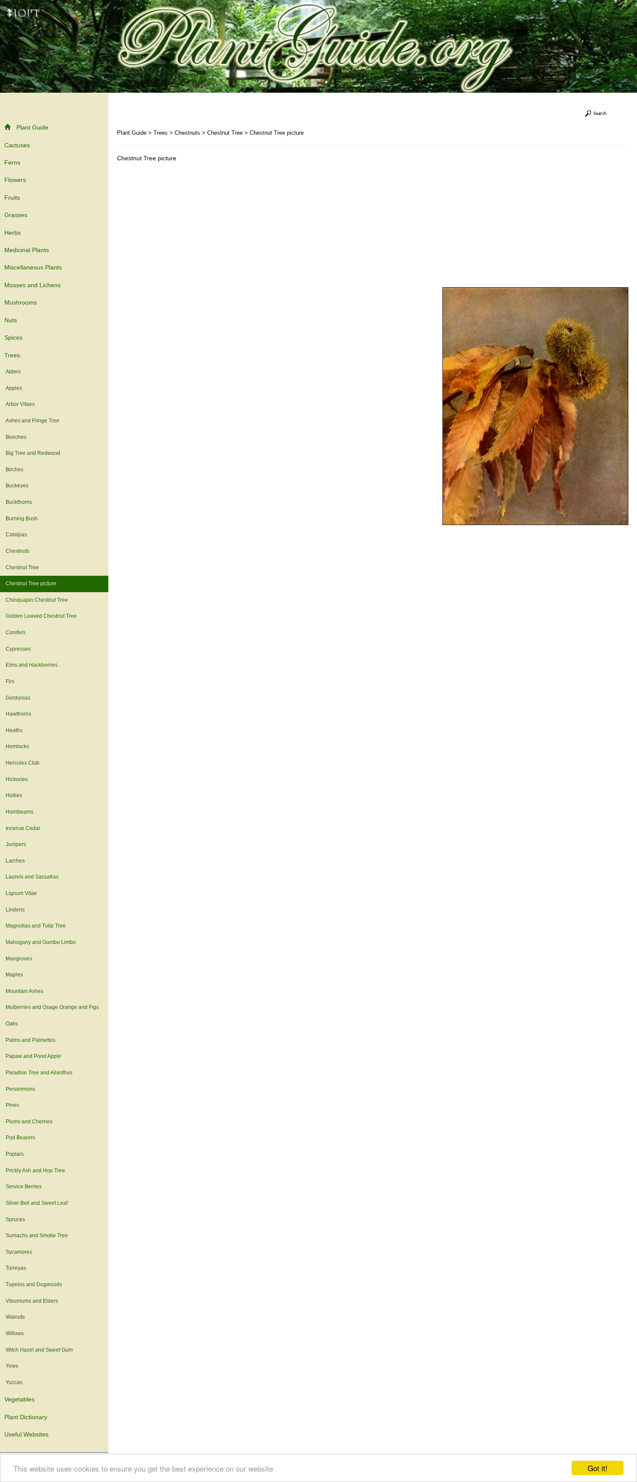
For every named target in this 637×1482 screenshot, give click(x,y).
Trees (12, 355)
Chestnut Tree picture (31, 583)
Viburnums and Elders (32, 1301)
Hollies (14, 795)
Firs (10, 681)
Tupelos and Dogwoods (34, 1284)
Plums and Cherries (29, 1122)
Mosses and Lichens (32, 285)
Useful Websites (26, 1434)
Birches (14, 470)
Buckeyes (17, 486)
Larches (15, 861)
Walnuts (15, 1317)
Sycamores (19, 1252)
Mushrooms (20, 302)
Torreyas (16, 1268)
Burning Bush (22, 519)
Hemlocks (17, 746)
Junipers (16, 844)
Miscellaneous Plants (33, 267)
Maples (14, 975)
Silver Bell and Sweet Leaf (37, 1203)
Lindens (15, 910)
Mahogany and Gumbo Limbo (41, 942)
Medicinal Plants (26, 249)
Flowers (15, 179)
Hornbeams (19, 812)
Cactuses (17, 145)
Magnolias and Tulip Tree (36, 926)
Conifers (16, 632)
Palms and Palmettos (30, 1040)
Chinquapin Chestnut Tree (37, 600)
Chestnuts (17, 551)
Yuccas (14, 1382)
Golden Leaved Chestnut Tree (41, 616)
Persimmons (20, 1089)
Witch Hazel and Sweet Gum (39, 1350)
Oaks (12, 1024)
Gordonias (18, 698)
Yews (12, 1366)
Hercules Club (22, 763)
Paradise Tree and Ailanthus (39, 1073)
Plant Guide (32, 127)
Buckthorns (19, 502)
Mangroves (19, 959)
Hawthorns (18, 714)
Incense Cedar (23, 828)
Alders (13, 372)
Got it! (598, 1468)
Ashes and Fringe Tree (32, 421)
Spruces (15, 1219)
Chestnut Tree (22, 567)
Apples (14, 388)
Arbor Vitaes (20, 404)
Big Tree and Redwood (33, 453)
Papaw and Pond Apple (33, 1056)
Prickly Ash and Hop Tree (35, 1170)
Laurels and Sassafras (32, 877)
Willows (15, 1333)
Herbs (12, 232)
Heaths (14, 730)
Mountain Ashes (24, 991)
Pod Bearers (20, 1138)
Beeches (16, 437)
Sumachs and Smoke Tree (37, 1235)
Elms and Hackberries (32, 665)
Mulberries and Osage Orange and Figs (52, 1007)
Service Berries (24, 1187)
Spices (13, 337)
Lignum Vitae (21, 893)
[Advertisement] (190, 226)
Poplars (15, 1154)
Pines (12, 1105)
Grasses (15, 214)
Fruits (12, 197)
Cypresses (18, 649)
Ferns (12, 162)
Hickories (17, 779)
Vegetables (19, 1399)
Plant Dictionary (25, 1417)
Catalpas (16, 535)
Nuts (10, 320)
